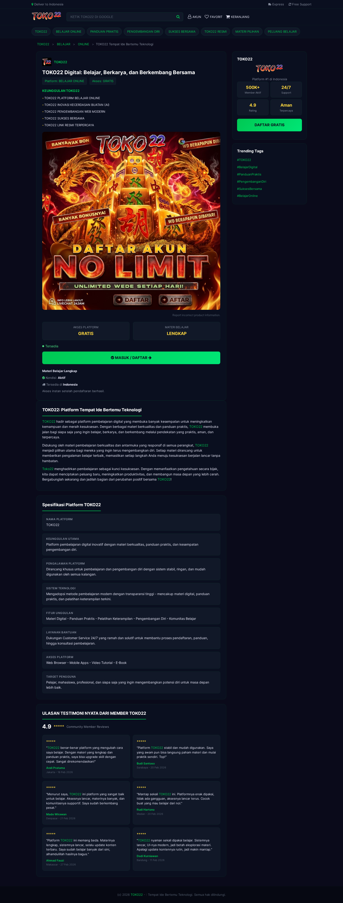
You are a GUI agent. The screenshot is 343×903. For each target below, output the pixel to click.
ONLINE (83, 44)
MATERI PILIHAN (247, 31)
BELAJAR (63, 44)
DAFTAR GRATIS (269, 124)
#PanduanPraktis (249, 174)
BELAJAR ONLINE (68, 31)
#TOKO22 (244, 160)
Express (277, 4)
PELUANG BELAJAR (282, 31)
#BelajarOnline (247, 196)
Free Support (301, 4)
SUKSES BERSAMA (182, 31)
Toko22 (47, 469)
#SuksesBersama (249, 189)
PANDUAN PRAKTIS (104, 31)
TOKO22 (41, 31)
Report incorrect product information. (196, 315)
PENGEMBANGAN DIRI (143, 31)
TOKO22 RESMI (215, 31)
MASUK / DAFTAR (131, 357)
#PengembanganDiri (251, 181)
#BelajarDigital (247, 167)
